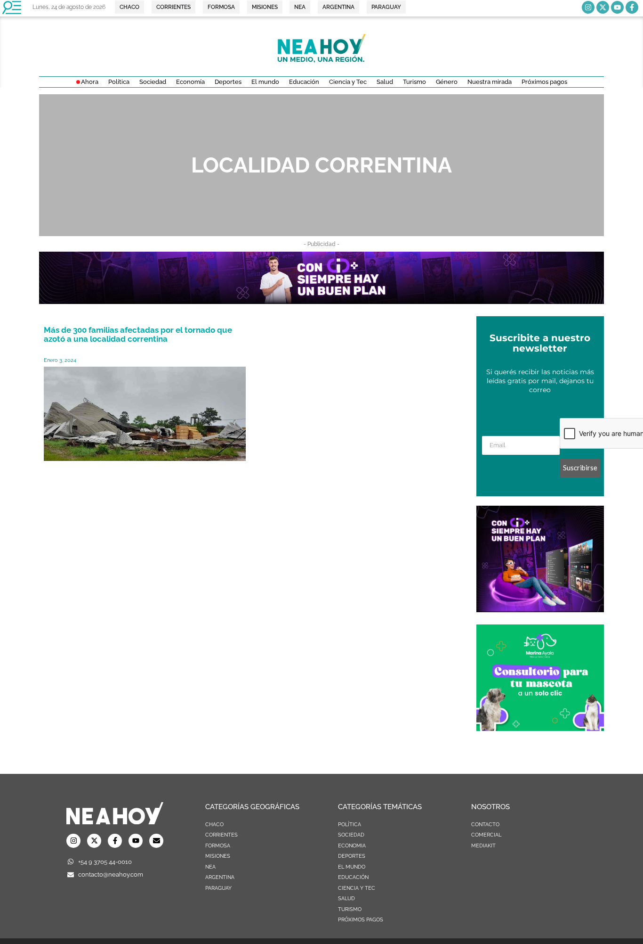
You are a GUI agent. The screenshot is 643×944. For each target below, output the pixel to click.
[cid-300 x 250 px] (540, 609)
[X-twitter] (602, 7)
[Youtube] (617, 7)
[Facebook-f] (632, 7)
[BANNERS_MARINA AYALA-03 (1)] (540, 728)
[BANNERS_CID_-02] (321, 301)
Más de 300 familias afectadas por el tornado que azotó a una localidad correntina (138, 334)
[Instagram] (588, 7)
